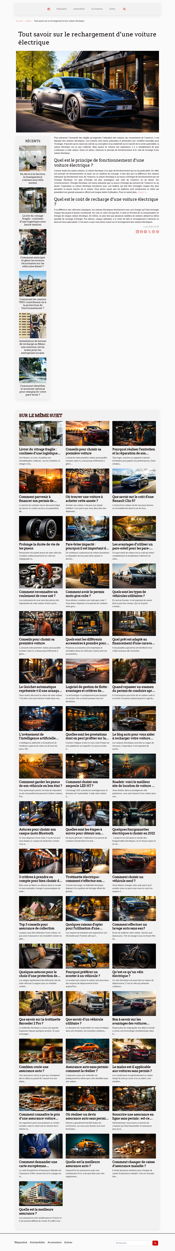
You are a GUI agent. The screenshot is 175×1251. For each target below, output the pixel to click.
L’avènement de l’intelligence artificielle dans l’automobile (37, 738)
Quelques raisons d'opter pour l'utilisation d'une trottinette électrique (84, 928)
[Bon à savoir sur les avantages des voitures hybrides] (134, 1003)
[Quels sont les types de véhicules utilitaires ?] (134, 576)
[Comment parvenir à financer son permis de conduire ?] (41, 481)
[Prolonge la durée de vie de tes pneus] (41, 528)
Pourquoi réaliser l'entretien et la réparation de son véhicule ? (133, 453)
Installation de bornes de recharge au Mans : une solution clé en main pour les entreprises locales (32, 347)
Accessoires (97, 9)
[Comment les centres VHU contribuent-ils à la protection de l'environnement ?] (32, 284)
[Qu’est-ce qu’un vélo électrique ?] (134, 956)
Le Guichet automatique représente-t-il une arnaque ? (40, 691)
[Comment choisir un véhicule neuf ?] (134, 861)
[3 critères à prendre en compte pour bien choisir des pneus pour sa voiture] (41, 861)
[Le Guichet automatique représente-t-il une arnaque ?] (41, 671)
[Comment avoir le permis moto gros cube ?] (87, 576)
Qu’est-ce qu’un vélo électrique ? (127, 974)
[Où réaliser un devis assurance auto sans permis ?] (87, 1098)
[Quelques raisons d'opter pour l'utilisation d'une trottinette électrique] (87, 908)
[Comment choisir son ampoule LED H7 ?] (87, 766)
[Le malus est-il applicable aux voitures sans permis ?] (134, 1051)
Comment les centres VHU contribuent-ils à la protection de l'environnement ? (32, 304)
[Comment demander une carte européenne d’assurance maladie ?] (41, 1146)
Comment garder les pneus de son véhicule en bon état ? (40, 784)
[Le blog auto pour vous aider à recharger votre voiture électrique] (134, 718)
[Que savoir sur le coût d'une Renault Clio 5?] (134, 481)
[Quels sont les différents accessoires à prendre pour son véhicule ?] (87, 623)
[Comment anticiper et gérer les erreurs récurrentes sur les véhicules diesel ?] (32, 242)
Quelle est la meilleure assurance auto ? (83, 1164)
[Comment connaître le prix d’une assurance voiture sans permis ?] (41, 1098)
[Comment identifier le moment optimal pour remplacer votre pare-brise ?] (32, 370)
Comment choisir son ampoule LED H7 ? (82, 784)
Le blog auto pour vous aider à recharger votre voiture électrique (133, 738)
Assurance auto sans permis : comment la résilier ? (87, 1069)
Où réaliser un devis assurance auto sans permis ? (86, 1118)
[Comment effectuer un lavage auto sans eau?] (134, 908)
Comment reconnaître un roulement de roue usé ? (38, 594)
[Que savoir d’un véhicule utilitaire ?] (87, 1003)
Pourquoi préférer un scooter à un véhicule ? (83, 974)
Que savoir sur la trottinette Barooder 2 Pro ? (39, 1021)
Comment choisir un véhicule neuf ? (127, 879)
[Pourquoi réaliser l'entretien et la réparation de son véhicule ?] (134, 433)
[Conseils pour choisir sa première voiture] (87, 433)
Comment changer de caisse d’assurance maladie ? (133, 1164)
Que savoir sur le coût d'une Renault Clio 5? (133, 498)
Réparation (62, 9)
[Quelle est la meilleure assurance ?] (41, 1193)
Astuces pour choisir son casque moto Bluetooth (37, 831)
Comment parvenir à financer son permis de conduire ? (36, 500)
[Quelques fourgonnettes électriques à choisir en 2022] (134, 813)
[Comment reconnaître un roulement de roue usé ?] (41, 576)
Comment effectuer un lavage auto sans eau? (129, 926)
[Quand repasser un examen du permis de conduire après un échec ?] (134, 671)
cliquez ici (142, 192)
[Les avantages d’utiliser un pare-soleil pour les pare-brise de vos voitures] (134, 528)
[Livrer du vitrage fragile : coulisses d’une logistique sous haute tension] (32, 200)
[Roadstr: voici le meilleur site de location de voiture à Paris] (134, 766)
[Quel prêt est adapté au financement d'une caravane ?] (134, 623)
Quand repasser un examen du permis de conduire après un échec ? (133, 691)
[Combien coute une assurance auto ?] (41, 1051)
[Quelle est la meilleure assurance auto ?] (87, 1146)
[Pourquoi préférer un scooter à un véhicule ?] (87, 956)
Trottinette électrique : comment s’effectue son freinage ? (84, 881)
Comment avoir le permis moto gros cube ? (85, 594)
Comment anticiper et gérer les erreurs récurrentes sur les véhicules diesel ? (32, 262)
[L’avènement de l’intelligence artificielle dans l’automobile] (41, 718)
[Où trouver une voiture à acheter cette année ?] (87, 481)
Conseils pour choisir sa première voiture (83, 451)
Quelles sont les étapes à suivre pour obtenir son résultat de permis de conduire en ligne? (84, 835)
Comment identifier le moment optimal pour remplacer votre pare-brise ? (32, 390)
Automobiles (79, 9)
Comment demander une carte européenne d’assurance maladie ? (38, 1166)
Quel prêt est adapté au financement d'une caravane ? (134, 643)
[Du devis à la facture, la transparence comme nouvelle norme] (32, 158)
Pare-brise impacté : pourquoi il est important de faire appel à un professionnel (87, 550)
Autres (112, 9)
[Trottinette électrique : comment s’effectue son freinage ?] (87, 861)
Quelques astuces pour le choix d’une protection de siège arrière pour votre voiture (38, 977)
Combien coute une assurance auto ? (34, 1069)
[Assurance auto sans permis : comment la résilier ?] (87, 1051)
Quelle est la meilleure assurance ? (36, 1211)
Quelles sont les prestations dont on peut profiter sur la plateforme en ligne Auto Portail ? (86, 740)
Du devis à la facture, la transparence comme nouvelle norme (32, 178)
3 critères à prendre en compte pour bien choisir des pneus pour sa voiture (40, 881)
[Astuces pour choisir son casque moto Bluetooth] (41, 813)
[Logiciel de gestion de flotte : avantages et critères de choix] (87, 671)
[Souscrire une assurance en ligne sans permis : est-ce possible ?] (134, 1098)
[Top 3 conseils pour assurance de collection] (41, 908)
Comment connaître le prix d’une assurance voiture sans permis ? (39, 1118)
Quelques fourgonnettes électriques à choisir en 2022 (133, 831)
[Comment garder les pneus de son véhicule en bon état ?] (41, 766)
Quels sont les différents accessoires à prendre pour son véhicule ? (86, 643)
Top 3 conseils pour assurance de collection (36, 926)
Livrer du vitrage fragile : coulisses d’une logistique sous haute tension (33, 220)
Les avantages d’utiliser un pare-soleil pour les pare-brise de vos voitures (132, 548)
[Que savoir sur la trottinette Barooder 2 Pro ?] (41, 1003)
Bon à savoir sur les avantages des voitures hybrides (129, 1023)
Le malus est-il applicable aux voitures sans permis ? (132, 1069)
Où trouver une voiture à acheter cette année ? (84, 498)
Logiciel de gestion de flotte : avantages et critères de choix (87, 691)
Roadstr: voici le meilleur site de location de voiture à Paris (132, 786)
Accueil (19, 21)
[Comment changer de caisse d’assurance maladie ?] (134, 1146)
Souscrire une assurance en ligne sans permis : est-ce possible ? (133, 1118)
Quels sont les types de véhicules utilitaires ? (129, 594)
